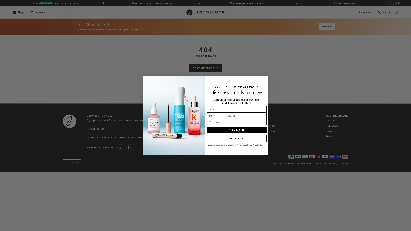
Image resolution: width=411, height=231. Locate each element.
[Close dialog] (265, 80)
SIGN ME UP (237, 130)
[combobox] (212, 116)
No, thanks (236, 138)
